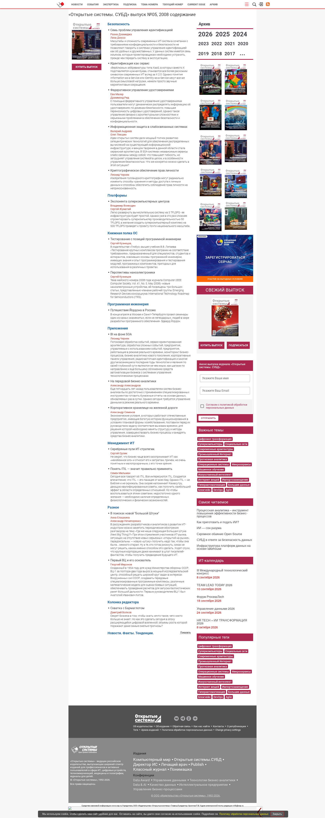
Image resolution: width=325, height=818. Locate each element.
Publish (197, 764)
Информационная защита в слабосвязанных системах (148, 127)
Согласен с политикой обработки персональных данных (226, 406)
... (242, 53)
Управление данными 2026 (216, 608)
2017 (230, 53)
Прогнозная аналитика (212, 459)
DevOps (218, 489)
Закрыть (277, 814)
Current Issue (196, 4)
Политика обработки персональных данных (187, 729)
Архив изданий (150, 729)
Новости (77, 4)
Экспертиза (111, 4)
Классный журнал (149, 769)
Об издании (162, 726)
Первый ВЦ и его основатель (130, 560)
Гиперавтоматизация (211, 484)
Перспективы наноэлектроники (132, 272)
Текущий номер (172, 4)
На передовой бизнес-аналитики (133, 381)
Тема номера (149, 4)
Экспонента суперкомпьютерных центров (139, 201)
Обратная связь (181, 726)
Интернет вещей (208, 479)
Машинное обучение (211, 469)
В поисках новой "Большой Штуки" (134, 513)
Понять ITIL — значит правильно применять (141, 469)
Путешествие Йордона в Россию (133, 310)
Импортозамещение (235, 479)
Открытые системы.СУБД (198, 759)
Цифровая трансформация (215, 438)
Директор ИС (145, 764)
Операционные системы (213, 464)
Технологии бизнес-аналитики (212, 780)
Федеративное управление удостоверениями (142, 90)
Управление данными (169, 780)
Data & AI (139, 785)
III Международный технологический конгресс (222, 571)
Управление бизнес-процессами (157, 789)
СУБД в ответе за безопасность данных (224, 540)
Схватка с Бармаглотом (127, 608)
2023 (204, 43)
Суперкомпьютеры (210, 444)
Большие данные (239, 484)
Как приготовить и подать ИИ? (218, 522)
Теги (135, 729)
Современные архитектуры (215, 449)
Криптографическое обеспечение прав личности (144, 170)
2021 (230, 43)
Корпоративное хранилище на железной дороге (144, 408)
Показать (185, 632)
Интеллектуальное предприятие (203, 785)
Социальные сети (236, 444)
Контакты (218, 726)
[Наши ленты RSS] (267, 4)
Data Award (141, 780)
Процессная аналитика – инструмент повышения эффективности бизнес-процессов (222, 513)
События (93, 4)
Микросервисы (241, 464)
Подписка (130, 4)
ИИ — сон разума (209, 528)
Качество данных (163, 785)
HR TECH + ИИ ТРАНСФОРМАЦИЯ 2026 (222, 621)
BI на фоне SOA (121, 334)
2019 (204, 53)
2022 (217, 43)
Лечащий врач (174, 764)
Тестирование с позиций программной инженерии (145, 239)
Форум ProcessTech (210, 596)
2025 (223, 34)
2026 (206, 34)
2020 (243, 43)
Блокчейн (204, 489)
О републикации (236, 726)
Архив (214, 4)
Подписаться (238, 345)
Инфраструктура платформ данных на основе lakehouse (224, 547)
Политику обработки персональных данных (244, 814)
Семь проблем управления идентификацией (141, 30)
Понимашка (181, 769)
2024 (240, 34)
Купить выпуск (87, 66)
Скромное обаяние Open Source (219, 534)
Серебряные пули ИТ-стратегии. (132, 449)
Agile (229, 489)
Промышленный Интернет (215, 454)
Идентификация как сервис (129, 63)
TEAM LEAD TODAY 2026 (214, 585)
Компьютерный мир (152, 759)
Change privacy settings (228, 729)
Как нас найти (202, 726)
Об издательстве (143, 726)
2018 (217, 53)
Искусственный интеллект (215, 474)
